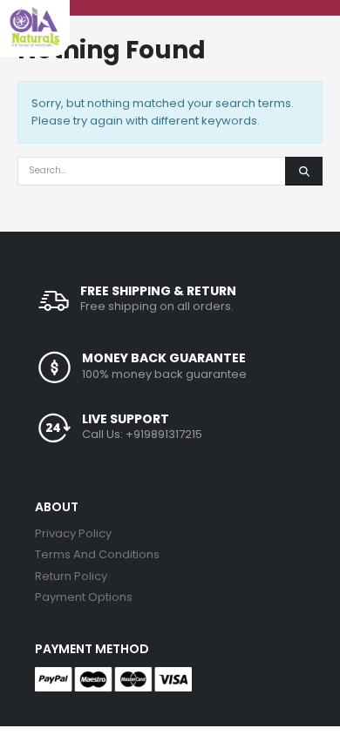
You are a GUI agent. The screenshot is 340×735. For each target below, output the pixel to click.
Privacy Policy (73, 533)
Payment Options (84, 597)
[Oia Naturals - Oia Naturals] (35, 26)
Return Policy (71, 576)
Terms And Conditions (97, 554)
